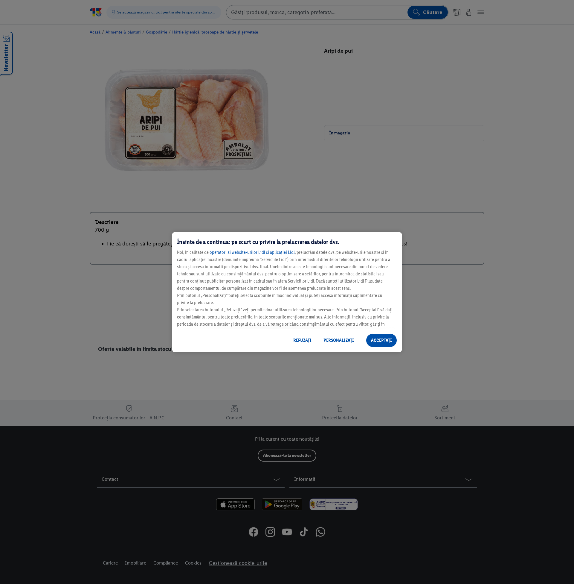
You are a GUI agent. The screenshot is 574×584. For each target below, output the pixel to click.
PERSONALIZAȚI (338, 340)
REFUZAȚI (302, 340)
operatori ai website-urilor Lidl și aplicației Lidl (252, 252)
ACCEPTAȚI (381, 340)
